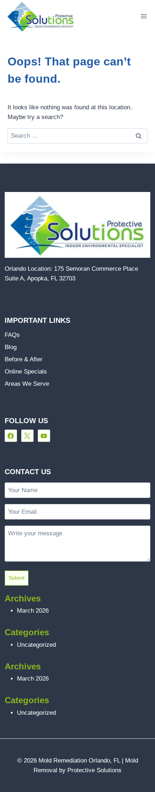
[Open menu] (143, 16)
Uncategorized (36, 644)
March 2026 (33, 610)
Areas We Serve (27, 383)
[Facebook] (11, 436)
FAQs (12, 334)
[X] (27, 436)
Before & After (24, 359)
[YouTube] (44, 436)
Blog (11, 347)
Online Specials (26, 371)
